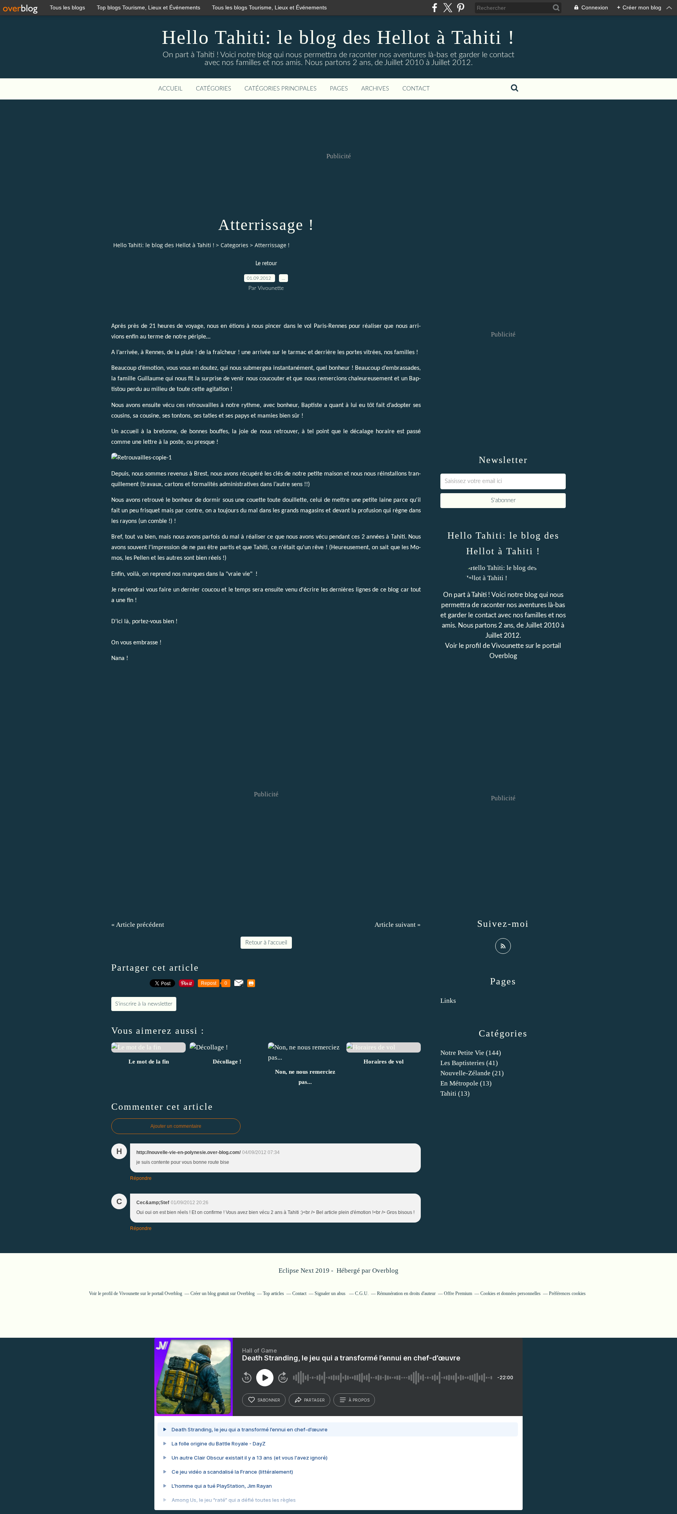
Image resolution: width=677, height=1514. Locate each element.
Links (448, 1000)
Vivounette (507, 645)
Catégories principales (280, 89)
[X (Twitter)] (448, 7)
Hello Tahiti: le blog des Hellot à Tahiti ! (338, 37)
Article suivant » (398, 924)
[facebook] (435, 7)
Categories (234, 245)
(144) (470, 1052)
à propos (359, 1400)
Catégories (213, 89)
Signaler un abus (331, 1293)
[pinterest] (460, 7)
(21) (472, 1073)
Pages (339, 89)
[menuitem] (170, 88)
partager (314, 1400)
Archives (375, 89)
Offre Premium (458, 1293)
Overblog (385, 1270)
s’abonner (268, 1400)
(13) (466, 1083)
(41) (469, 1063)
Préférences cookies (567, 1293)
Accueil (170, 89)
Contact (416, 89)
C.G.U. (362, 1293)
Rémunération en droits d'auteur (406, 1293)
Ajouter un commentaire (175, 1126)
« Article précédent (137, 924)
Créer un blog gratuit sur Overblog (222, 1293)
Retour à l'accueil (266, 943)
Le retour (266, 263)
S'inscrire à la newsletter (143, 1004)
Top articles (273, 1293)
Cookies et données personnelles (510, 1293)
